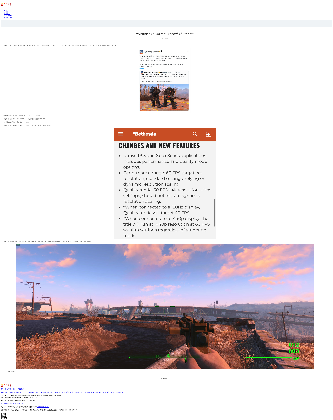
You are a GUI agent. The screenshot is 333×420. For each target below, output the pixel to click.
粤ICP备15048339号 (43, 407)
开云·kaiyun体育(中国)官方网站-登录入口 (71, 392)
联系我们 (21, 389)
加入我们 (9, 389)
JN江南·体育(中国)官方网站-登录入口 (113, 392)
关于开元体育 (8, 15)
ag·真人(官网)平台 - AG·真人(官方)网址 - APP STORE (42, 392)
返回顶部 (165, 378)
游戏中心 (7, 12)
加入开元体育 (8, 17)
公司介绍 (3, 389)
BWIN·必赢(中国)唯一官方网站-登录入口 (13, 392)
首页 (5, 10)
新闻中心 (7, 14)
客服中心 (15, 389)
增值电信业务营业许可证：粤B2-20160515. (14, 403)
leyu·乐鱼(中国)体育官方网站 (92, 392)
